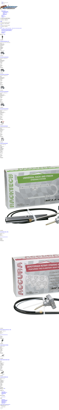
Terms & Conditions (8, 404)
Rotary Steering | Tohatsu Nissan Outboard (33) (7, 30)
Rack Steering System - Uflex (4, 231)
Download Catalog (4, 393)
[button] (1, 24)
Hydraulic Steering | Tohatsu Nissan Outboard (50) (7, 29)
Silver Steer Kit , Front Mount (4, 74)
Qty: (0, 84)
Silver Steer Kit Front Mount (4, 108)
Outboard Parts (3, 399)
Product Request (3, 391)
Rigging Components (4, 401)
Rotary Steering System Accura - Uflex (5, 329)
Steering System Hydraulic (4, 143)
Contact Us (1, 404)
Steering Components (4, 402)
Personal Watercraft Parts (4, 400)
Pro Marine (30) (3, 32)
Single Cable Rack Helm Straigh (4, 359)
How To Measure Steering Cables (4, 334)
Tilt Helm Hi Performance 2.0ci (4, 41)
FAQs (5, 404)
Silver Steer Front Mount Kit (4, 91)
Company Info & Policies (4, 392)
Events (3, 404)
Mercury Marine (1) (4, 31)
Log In (2, 3)
